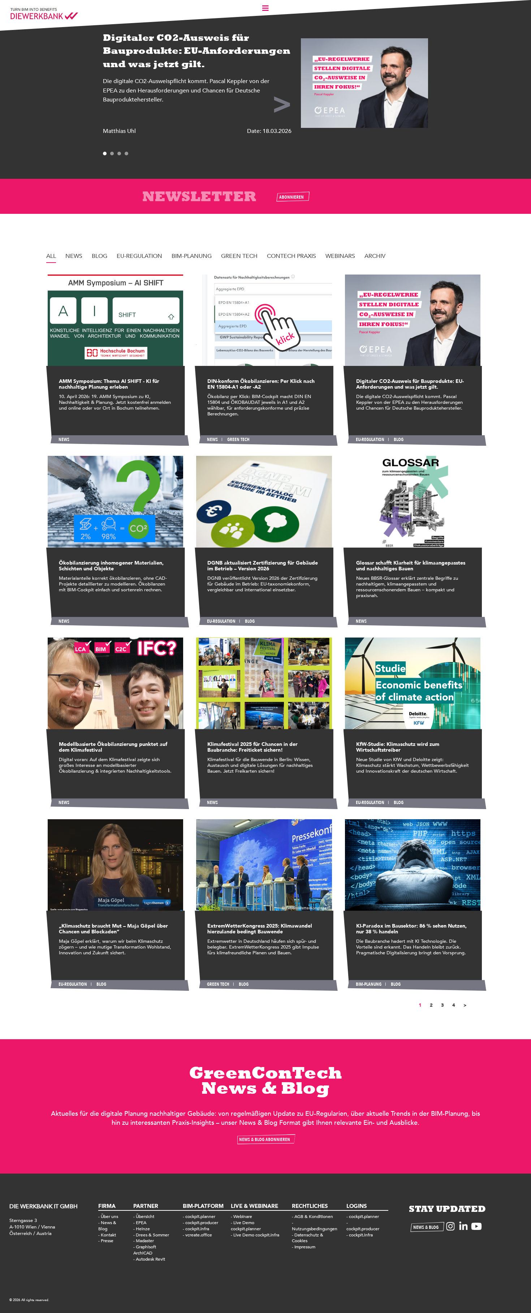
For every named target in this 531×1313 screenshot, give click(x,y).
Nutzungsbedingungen (314, 1229)
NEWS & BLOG (426, 1227)
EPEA (141, 1223)
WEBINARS (340, 256)
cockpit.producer (201, 1223)
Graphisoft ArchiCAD (144, 1250)
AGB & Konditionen (313, 1216)
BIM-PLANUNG (192, 256)
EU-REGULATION (139, 256)
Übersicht (145, 1216)
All (51, 256)
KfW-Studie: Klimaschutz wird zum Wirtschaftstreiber (397, 747)
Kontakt (108, 1235)
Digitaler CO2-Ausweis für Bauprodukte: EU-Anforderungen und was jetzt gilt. (410, 384)
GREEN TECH (239, 256)
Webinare (242, 1216)
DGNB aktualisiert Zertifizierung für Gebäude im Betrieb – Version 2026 (262, 566)
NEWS (73, 256)
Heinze (143, 1229)
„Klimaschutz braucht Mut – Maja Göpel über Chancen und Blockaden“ (113, 929)
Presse (107, 1241)
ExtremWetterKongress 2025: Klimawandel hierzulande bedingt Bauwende (259, 929)
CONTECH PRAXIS (291, 256)
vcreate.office (198, 1235)
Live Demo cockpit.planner (246, 1226)
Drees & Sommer (152, 1235)
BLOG (99, 256)
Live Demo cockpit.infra (256, 1235)
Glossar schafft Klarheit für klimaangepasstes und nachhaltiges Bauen (410, 566)
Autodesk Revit (150, 1259)
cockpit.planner (200, 1216)
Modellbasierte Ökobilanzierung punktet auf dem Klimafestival (113, 747)
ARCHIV (374, 256)
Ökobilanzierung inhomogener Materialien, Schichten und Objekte (111, 566)
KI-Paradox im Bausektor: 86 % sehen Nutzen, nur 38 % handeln (411, 929)
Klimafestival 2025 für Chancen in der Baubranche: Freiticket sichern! (252, 747)
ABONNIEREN (291, 197)
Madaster (145, 1241)
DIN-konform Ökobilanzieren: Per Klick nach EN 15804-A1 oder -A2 (261, 384)
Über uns (109, 1216)
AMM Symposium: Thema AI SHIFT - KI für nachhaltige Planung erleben (109, 384)
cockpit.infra (197, 1229)
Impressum (304, 1247)
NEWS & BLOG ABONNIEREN (264, 1139)
